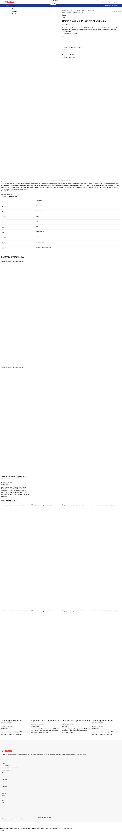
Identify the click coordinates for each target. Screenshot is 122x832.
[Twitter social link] (65, 61)
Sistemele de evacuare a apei (43, 247)
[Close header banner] (2, 823)
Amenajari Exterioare (81, 10)
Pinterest (3, 802)
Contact (14, 3)
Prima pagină (65, 10)
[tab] (54, 180)
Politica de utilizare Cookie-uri (8, 770)
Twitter (3, 800)
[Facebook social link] (63, 61)
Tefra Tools (39, 200)
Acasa (13, 6)
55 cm (37, 216)
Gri (37, 237)
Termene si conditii (5, 765)
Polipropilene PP (40, 231)
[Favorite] (3, 474)
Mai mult (2, 830)
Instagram (4, 798)
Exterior (38, 242)
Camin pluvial (39, 205)
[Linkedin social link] (68, 61)
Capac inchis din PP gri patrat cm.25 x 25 (45, 721)
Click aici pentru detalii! (68, 49)
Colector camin (40, 211)
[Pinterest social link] (66, 61)
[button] (4, 484)
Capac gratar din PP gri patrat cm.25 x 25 (76, 721)
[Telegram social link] (70, 61)
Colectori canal (90, 10)
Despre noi (14, 8)
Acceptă (8, 830)
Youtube (3, 795)
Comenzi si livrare (5, 784)
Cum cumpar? (4, 779)
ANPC (3, 772)
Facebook (4, 793)
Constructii (72, 10)
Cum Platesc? (4, 781)
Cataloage (14, 0)
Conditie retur (4, 786)
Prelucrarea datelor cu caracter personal (10, 767)
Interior (42, 242)
